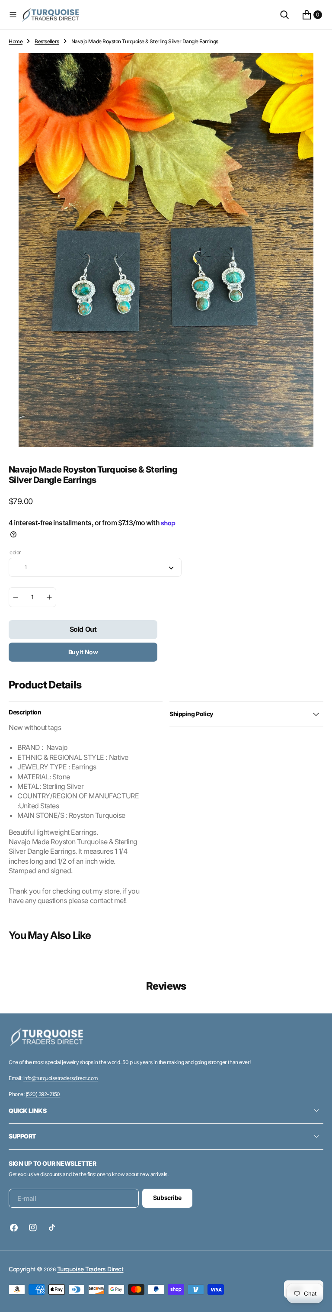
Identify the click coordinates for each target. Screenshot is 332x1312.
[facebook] (16, 1227)
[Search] (284, 14)
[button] (13, 14)
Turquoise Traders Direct (90, 1269)
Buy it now (83, 652)
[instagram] (32, 1227)
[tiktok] (51, 1227)
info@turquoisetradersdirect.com (60, 1078)
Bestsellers (47, 41)
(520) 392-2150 (43, 1094)
